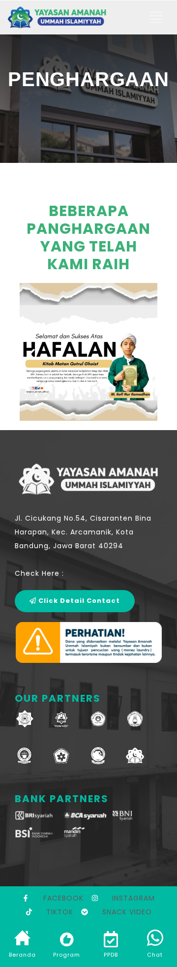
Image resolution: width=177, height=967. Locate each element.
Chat (155, 955)
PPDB (111, 955)
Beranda (22, 955)
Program (66, 955)
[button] (32, 354)
